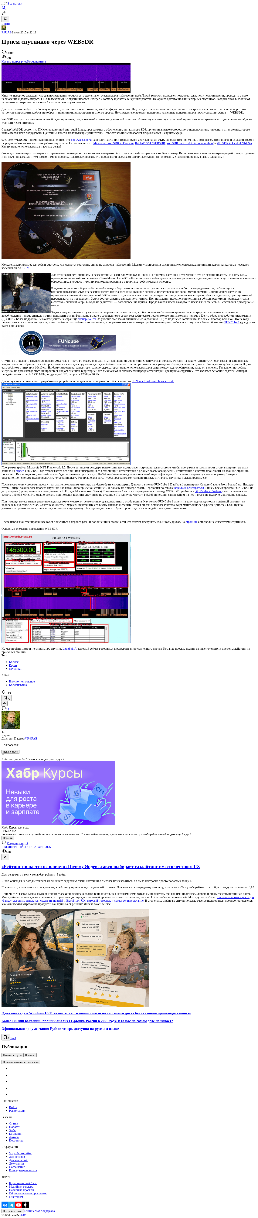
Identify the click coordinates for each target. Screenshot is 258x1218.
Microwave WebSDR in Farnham (113, 143)
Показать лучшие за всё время (21, 1062)
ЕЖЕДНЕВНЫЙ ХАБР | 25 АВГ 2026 (26, 847)
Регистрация (17, 1110)
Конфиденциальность (23, 1170)
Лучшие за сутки (12, 1055)
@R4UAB (30, 738)
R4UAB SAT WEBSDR (150, 143)
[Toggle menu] (3, 4)
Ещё (13, 1038)
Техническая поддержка (39, 1211)
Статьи (13, 1123)
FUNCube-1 (231, 322)
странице (191, 521)
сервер (20, 470)
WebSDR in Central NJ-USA (234, 143)
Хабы (12, 1130)
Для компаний (18, 1160)
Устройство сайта (20, 1153)
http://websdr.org (81, 139)
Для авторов (17, 1156)
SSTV (25, 268)
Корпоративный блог (23, 1183)
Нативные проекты (21, 1190)
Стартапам (16, 1196)
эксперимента (87, 319)
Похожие (30, 1055)
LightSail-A (70, 648)
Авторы (14, 1137)
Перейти (7, 838)
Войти (13, 1107)
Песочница (16, 1140)
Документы (16, 1163)
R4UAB (7, 32)
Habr (22, 1214)
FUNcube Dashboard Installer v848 (153, 381)
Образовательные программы (28, 1193)
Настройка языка (12, 1211)
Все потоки (15, 3)
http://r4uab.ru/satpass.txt (189, 487)
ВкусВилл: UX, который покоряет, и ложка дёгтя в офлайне (105, 900)
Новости (14, 1126)
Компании (15, 1133)
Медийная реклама (21, 1186)
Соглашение (17, 1167)
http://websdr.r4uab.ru (208, 491)
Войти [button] (6, 23)
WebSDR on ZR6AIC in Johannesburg (190, 143)
